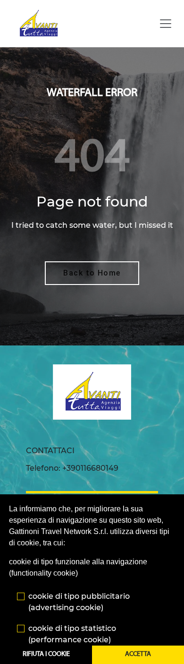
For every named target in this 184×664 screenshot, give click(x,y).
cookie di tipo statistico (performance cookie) (72, 634)
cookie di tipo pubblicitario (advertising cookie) (79, 602)
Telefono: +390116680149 (72, 468)
